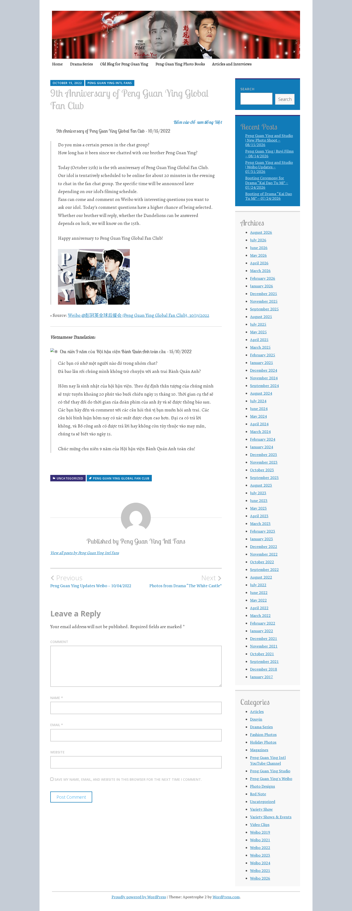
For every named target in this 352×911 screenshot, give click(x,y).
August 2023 (261, 485)
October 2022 (262, 561)
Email (56, 725)
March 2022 (260, 615)
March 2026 (260, 270)
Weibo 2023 (260, 855)
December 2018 (263, 669)
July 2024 (258, 401)
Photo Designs (262, 786)
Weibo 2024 (260, 862)
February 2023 (262, 531)
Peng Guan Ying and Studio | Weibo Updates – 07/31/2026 (269, 167)
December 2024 (263, 370)
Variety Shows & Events (270, 817)
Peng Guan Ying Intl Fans (110, 83)
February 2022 (262, 623)
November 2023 (264, 462)
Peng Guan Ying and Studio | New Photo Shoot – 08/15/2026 (269, 140)
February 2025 (262, 355)
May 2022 (258, 600)
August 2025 (261, 316)
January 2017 (261, 676)
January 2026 (261, 286)
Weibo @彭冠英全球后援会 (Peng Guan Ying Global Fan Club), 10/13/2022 (138, 315)
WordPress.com (226, 897)
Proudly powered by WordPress (139, 897)
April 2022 (259, 607)
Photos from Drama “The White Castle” (185, 581)
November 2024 (264, 378)
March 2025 (260, 347)
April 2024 (259, 424)
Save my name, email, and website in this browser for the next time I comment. (128, 779)
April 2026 (259, 263)
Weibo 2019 (260, 832)
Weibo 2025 (260, 870)
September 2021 (264, 661)
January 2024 (261, 447)
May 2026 (258, 255)
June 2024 (258, 408)
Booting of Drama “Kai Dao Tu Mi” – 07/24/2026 (268, 196)
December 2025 (263, 293)
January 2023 (261, 538)
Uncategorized (70, 478)
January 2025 (261, 362)
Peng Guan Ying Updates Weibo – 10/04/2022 (90, 581)
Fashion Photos (263, 734)
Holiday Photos (263, 742)
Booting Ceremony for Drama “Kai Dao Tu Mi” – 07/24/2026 (266, 182)
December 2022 (263, 546)
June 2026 (258, 247)
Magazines (259, 749)
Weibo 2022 (260, 847)
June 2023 (258, 500)
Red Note (258, 794)
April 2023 (259, 515)
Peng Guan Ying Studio (270, 771)
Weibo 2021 (260, 840)
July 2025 (258, 324)
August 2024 (261, 393)
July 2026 (258, 240)
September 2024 (264, 385)
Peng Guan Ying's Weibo (271, 778)
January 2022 (261, 630)
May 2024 (258, 416)
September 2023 (264, 477)
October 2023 (262, 470)
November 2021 (264, 646)
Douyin (256, 719)
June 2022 (258, 592)
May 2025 (258, 332)
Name (56, 697)
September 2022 (264, 569)
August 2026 (261, 232)
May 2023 (258, 508)
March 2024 (260, 431)
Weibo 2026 (260, 878)
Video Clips (259, 824)
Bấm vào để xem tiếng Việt (197, 122)
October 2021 (262, 653)
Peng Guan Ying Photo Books (180, 64)
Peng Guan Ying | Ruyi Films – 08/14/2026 (269, 153)
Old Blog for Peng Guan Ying (124, 64)
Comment (59, 641)
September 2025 (264, 309)
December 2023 (263, 454)
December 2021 (263, 638)
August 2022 (261, 577)
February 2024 (262, 439)
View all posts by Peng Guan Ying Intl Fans (84, 553)
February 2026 (262, 278)
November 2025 (264, 301)
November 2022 (264, 554)
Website (57, 752)
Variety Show (261, 809)
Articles (257, 711)
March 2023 (260, 523)
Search (247, 89)
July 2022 (258, 584)
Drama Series (81, 64)
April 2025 (259, 339)
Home (57, 64)
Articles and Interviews (232, 64)
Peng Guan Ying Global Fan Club (121, 478)
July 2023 (258, 492)
